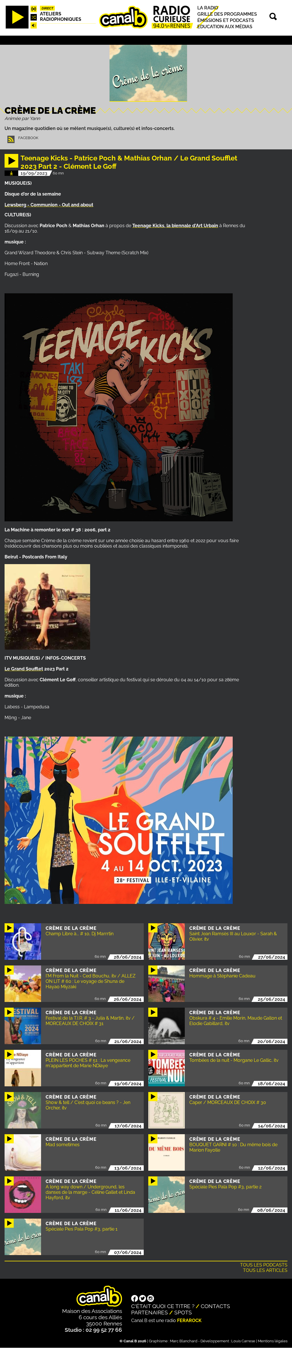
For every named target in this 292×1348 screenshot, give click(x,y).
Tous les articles (265, 1270)
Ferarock (189, 1320)
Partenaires (149, 1312)
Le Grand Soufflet (24, 669)
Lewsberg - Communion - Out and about (49, 205)
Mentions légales (272, 1341)
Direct (47, 8)
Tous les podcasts (263, 1265)
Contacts (215, 1306)
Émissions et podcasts (225, 20)
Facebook (28, 138)
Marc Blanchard (183, 1341)
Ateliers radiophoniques (60, 16)
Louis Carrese (243, 1341)
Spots (183, 1312)
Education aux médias (224, 26)
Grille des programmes (227, 14)
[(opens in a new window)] (134, 1299)
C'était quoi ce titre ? (162, 1306)
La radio (207, 8)
